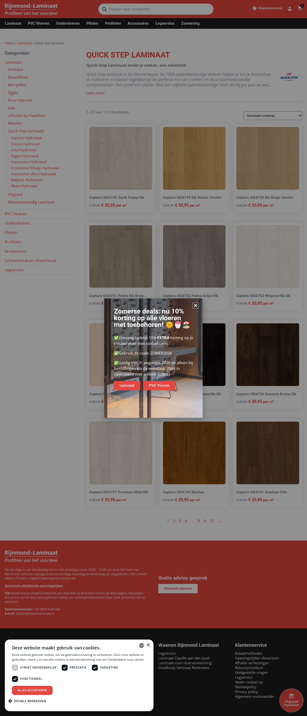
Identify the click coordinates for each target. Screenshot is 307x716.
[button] (195, 305)
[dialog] (79, 675)
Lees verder (135, 660)
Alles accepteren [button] (32, 690)
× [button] (148, 645)
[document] (153, 358)
